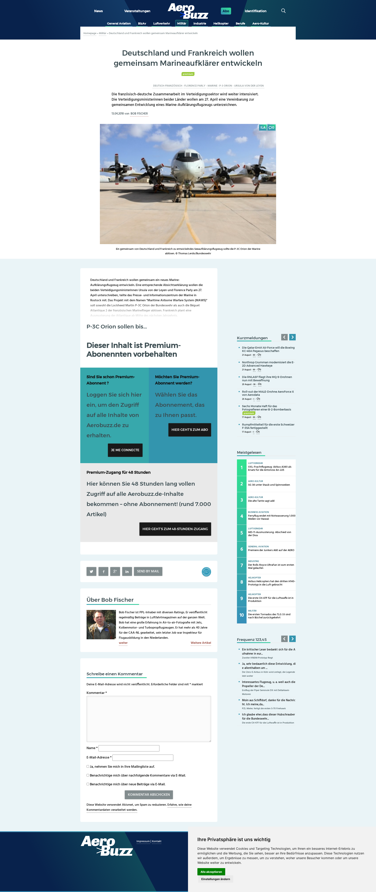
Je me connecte (125, 450)
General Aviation (119, 23)
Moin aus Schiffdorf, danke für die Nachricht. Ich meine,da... (268, 702)
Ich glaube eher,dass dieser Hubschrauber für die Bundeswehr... (268, 716)
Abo (226, 11)
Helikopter (221, 23)
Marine (212, 86)
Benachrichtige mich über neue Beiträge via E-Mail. (127, 784)
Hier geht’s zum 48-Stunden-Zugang (175, 529)
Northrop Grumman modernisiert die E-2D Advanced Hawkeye (268, 364)
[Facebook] (103, 571)
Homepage (89, 33)
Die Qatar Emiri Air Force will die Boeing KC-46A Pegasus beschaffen (268, 349)
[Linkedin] (127, 571)
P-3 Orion (225, 86)
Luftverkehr (161, 23)
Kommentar (97, 693)
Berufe (240, 23)
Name (92, 748)
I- (254, 399)
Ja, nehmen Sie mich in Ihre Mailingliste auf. (122, 767)
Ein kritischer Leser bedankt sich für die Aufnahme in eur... (268, 651)
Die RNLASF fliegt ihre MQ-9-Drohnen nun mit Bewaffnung (267, 378)
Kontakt (156, 841)
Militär (181, 23)
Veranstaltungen (137, 11)
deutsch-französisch (167, 86)
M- (254, 355)
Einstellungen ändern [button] (215, 879)
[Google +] (115, 571)
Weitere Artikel (201, 643)
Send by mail (148, 571)
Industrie (199, 23)
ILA (263, 127)
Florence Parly (194, 86)
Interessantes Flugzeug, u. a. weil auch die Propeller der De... (268, 684)
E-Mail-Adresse (99, 757)
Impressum (143, 841)
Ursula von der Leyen (249, 86)
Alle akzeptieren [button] (211, 871)
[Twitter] (91, 571)
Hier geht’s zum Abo (190, 430)
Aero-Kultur (260, 23)
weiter (123, 643)
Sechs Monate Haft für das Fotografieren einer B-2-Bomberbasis (266, 409)
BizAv (142, 23)
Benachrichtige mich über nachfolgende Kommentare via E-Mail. (138, 775)
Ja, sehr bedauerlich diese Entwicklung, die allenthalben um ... (269, 666)
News (98, 11)
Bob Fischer (139, 113)
